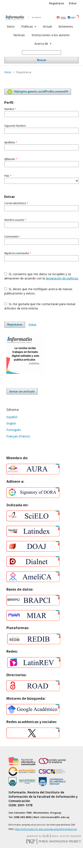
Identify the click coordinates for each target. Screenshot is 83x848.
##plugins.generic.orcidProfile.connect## (40, 91)
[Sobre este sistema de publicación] (54, 836)
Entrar (73, 3)
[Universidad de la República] (52, 785)
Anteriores (66, 26)
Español (11, 417)
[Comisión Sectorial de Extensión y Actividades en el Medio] (22, 775)
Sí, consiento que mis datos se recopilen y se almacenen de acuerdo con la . (41, 276)
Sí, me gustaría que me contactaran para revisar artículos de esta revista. (40, 306)
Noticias (19, 35)
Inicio (10, 26)
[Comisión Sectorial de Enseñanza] (52, 764)
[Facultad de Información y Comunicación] (22, 764)
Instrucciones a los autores (51, 35)
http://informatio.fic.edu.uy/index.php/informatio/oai (46, 829)
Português (13, 430)
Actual (47, 26)
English (11, 423)
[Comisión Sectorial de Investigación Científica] (52, 775)
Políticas (27, 26)
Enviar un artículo (22, 391)
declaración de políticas (62, 278)
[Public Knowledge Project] (53, 843)
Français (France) (18, 436)
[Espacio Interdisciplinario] (22, 785)
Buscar (41, 60)
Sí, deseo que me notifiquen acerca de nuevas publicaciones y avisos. (38, 291)
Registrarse (56, 3)
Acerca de (41, 44)
